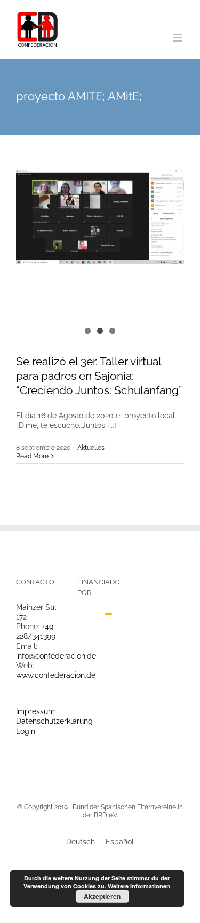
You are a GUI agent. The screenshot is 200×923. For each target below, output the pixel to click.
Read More (32, 456)
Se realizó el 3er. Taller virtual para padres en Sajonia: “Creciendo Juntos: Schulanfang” (99, 376)
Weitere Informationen (139, 886)
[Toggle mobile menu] (178, 37)
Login (25, 731)
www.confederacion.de (55, 675)
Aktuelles (91, 447)
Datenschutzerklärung (54, 721)
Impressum (35, 711)
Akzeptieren (102, 896)
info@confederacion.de (56, 656)
